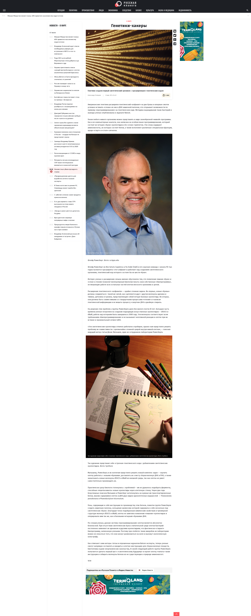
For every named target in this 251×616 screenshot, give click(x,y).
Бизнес (139, 10)
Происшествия (88, 10)
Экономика (113, 10)
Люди (101, 10)
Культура (150, 10)
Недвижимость (185, 10)
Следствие (126, 10)
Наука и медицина (166, 10)
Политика (73, 10)
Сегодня (61, 10)
